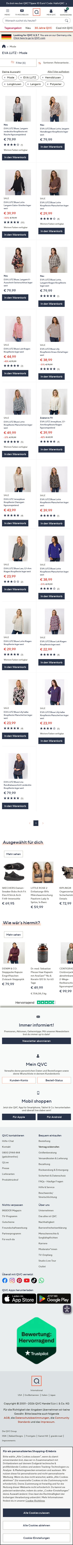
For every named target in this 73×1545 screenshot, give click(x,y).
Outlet (42, 1266)
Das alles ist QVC (48, 1216)
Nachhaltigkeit (46, 1221)
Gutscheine (8, 1221)
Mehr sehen (13, 854)
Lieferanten (8, 1173)
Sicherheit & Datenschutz (52, 1175)
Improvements (8, 1440)
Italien (45, 1395)
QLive (5, 1162)
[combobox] (33, 20)
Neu (28, 28)
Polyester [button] (55, 84)
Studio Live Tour (47, 1260)
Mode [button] (10, 77)
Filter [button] (20, 62)
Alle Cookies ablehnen (36, 1525)
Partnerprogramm (11, 1233)
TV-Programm (9, 1216)
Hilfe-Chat (8, 1140)
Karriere (43, 1243)
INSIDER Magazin (11, 1210)
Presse (5, 1168)
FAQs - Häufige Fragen (51, 1181)
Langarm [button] (35, 84)
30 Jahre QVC (43, 28)
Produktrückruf (10, 1179)
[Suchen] (67, 20)
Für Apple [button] (19, 1117)
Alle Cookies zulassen (36, 1512)
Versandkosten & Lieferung (53, 1158)
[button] (7, 13)
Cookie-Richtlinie (35, 1500)
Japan (53, 1395)
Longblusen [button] (13, 84)
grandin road (56, 1436)
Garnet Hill (43, 1436)
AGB (7, 1417)
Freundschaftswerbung (14, 1227)
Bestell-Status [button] (54, 1080)
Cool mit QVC (64, 28)
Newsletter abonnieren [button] (36, 1041)
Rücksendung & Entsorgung (53, 1169)
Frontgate (30, 1436)
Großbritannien (32, 1395)
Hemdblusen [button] (52, 77)
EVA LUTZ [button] (29, 77)
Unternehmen (46, 1210)
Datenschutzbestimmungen (32, 1417)
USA (20, 1395)
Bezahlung (44, 1164)
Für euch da (8, 1239)
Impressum (47, 1421)
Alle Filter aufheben (58, 71)
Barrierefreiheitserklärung (53, 1227)
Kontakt (6, 1146)
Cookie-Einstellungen (36, 1538)
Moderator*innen (48, 1249)
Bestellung (44, 1140)
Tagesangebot (13, 28)
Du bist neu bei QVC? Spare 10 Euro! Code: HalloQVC (35, 3)
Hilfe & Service (46, 1187)
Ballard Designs (16, 1436)
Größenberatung (48, 1152)
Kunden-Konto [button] (19, 1080)
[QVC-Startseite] (3, 47)
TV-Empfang (45, 1254)
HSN (4, 1436)
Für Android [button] (54, 1117)
